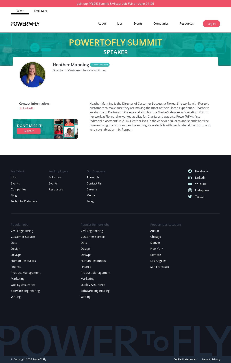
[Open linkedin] (190, 178)
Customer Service (23, 237)
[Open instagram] (190, 190)
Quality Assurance (23, 285)
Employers (40, 10)
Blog (14, 195)
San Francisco (159, 267)
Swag (90, 201)
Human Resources (23, 261)
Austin (154, 231)
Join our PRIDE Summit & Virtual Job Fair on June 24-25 (115, 3)
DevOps (16, 255)
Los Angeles (158, 261)
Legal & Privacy (211, 359)
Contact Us (94, 183)
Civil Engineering (22, 231)
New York (156, 249)
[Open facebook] (190, 171)
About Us (93, 177)
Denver (155, 243)
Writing (16, 297)
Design (15, 249)
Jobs (120, 23)
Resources (187, 23)
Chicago (155, 237)
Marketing (18, 279)
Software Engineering (25, 291)
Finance (16, 267)
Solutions (55, 177)
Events (138, 23)
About (102, 23)
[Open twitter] (190, 197)
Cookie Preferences (185, 359)
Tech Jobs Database (24, 201)
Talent (19, 10)
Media (91, 195)
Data (14, 243)
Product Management (26, 273)
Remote (155, 255)
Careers (92, 189)
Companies (161, 23)
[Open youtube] (190, 184)
